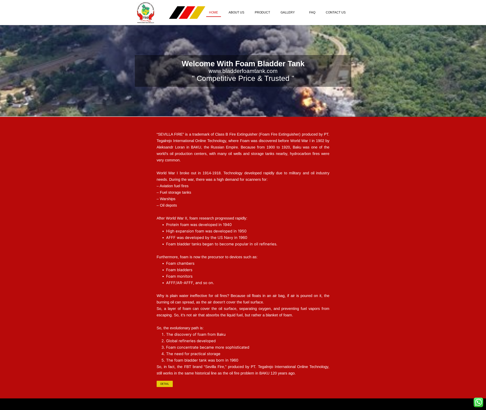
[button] (290, 12)
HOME (213, 12)
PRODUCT (262, 12)
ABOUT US (236, 12)
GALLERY (288, 12)
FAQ (312, 12)
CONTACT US (336, 12)
